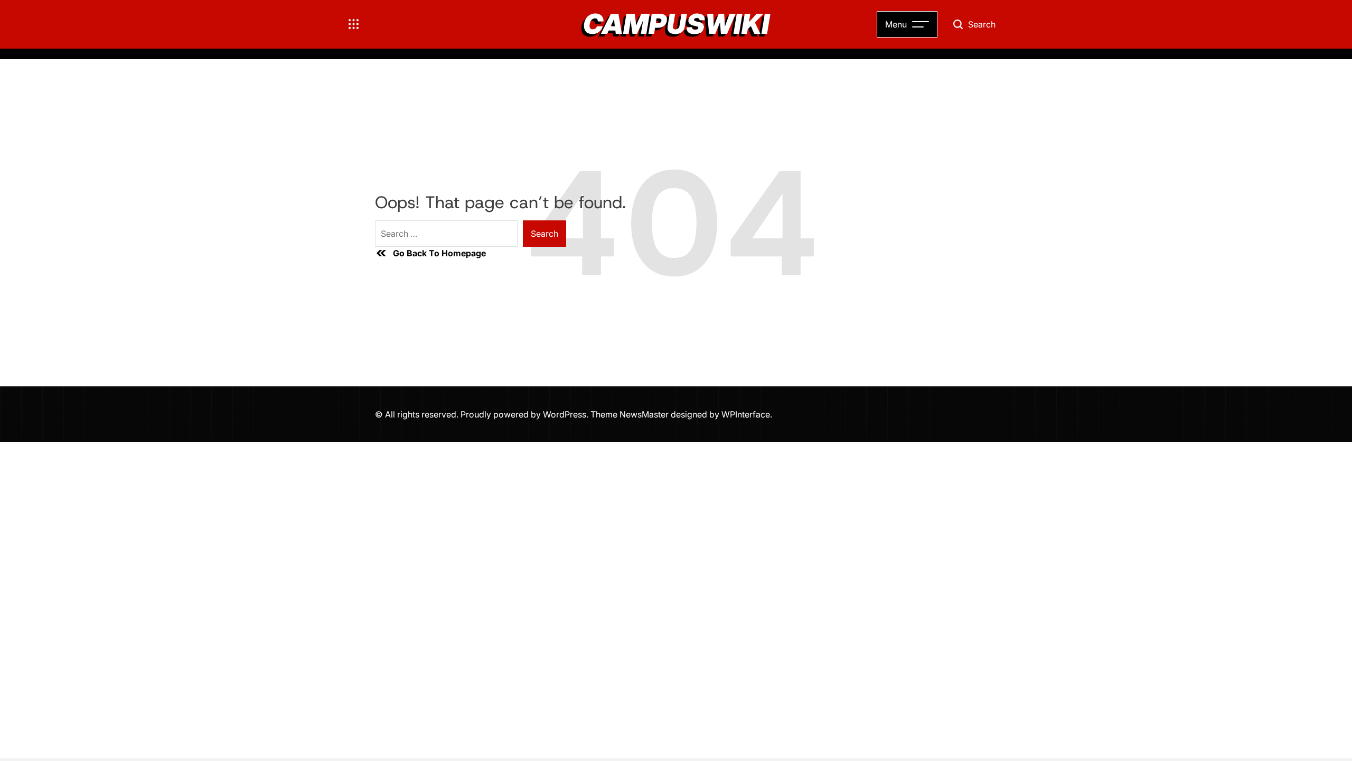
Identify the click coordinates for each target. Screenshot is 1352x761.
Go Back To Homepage (439, 253)
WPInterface (745, 414)
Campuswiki (676, 24)
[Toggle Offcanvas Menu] (354, 24)
